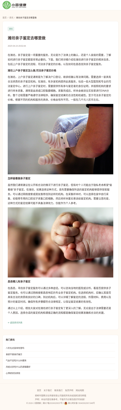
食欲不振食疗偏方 (14, 354)
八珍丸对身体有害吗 (15, 348)
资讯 (11, 17)
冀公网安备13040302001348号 (81, 403)
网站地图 (80, 390)
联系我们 (58, 390)
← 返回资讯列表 (15, 322)
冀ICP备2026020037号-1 (53, 403)
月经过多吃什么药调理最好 (18, 366)
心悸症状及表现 (13, 373)
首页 (5, 17)
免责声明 (69, 390)
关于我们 (48, 390)
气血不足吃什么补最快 (16, 360)
